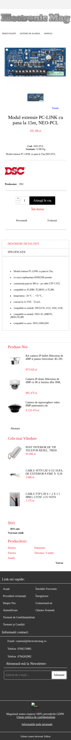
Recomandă (21, 220)
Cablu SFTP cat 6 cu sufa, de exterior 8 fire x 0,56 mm (44, 472)
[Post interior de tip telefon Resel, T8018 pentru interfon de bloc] (15, 453)
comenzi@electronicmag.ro (31, 641)
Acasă (6, 588)
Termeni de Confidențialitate (19, 617)
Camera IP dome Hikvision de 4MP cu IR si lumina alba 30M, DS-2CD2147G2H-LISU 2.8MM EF (44, 381)
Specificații (16, 252)
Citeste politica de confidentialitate (36, 717)
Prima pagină (9, 33)
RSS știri (15, 529)
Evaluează (52, 220)
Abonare (15, 428)
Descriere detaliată (23, 243)
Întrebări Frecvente (46, 588)
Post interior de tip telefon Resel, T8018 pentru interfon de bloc (41, 449)
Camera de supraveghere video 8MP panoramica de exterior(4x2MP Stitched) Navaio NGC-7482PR (44, 404)
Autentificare (10, 610)
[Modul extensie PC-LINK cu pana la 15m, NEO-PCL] (35, 84)
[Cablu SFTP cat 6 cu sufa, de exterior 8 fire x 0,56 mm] (15, 476)
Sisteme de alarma (30, 33)
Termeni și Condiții (14, 624)
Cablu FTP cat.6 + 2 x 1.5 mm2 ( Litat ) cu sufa (43, 495)
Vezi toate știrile (16, 533)
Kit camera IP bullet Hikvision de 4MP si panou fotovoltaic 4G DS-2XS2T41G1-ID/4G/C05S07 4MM (44, 357)
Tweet (55, 108)
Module (48, 33)
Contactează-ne (44, 603)
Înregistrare (42, 596)
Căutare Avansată (45, 610)
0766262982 (24, 656)
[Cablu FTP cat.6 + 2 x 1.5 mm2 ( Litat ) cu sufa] (15, 499)
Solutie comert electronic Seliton (35, 736)
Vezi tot (59, 563)
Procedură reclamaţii (14, 596)
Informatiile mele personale (37, 724)
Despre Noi (9, 603)
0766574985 (24, 648)
